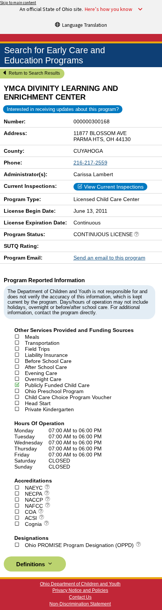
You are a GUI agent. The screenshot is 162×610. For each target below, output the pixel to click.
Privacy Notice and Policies (80, 590)
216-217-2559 (90, 163)
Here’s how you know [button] (108, 9)
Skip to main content (18, 3)
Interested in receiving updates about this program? (63, 109)
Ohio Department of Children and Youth (80, 584)
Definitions (31, 564)
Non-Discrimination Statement (80, 604)
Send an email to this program (109, 258)
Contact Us (80, 597)
